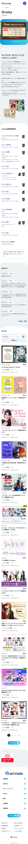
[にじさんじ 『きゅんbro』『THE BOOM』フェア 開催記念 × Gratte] (14, 521)
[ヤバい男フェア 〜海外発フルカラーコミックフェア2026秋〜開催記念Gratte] (14, 716)
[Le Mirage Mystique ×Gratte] (14, 359)
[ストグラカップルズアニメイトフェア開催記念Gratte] (14, 584)
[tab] (10, 41)
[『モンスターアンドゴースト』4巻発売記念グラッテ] (14, 423)
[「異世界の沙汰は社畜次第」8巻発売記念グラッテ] (14, 456)
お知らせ (11, 273)
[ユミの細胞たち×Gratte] (14, 552)
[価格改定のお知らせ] (14, 274)
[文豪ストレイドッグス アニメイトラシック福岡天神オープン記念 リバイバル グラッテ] (14, 616)
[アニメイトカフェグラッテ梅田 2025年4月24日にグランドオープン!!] (14, 313)
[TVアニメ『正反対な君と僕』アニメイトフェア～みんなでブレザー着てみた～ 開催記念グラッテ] (14, 650)
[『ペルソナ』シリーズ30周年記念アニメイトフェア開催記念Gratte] (14, 488)
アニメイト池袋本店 (6, 369)
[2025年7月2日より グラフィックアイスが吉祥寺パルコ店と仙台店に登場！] (14, 304)
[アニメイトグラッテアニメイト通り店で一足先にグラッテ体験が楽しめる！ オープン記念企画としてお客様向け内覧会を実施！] (14, 294)
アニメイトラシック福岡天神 (7, 628)
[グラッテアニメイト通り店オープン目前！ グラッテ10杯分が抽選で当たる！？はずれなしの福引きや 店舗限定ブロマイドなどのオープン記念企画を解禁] (14, 284)
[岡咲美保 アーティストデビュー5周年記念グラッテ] (14, 391)
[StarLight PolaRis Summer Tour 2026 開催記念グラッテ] (14, 683)
